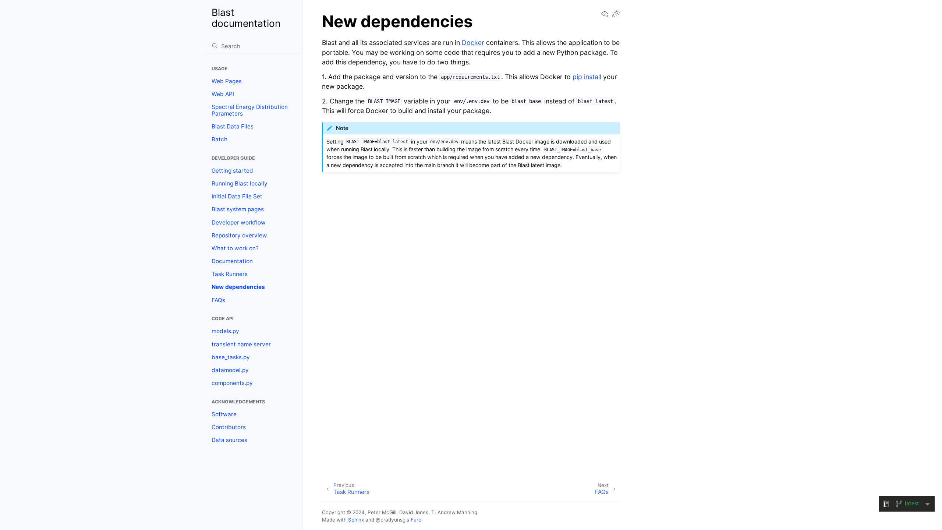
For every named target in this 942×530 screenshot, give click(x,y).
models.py (225, 331)
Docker (473, 42)
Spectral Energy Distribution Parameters (250, 110)
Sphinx (356, 520)
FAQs (218, 300)
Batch (219, 139)
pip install (587, 77)
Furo (416, 520)
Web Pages (227, 81)
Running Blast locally (240, 183)
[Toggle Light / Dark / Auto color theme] (616, 14)
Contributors (229, 427)
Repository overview (239, 235)
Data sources (229, 440)
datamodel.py (230, 370)
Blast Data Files (233, 126)
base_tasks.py (231, 357)
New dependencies (238, 286)
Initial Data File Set (237, 196)
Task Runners (230, 274)
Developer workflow (239, 222)
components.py (232, 382)
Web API (223, 94)
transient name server (241, 344)
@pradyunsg (391, 520)
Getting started (232, 170)
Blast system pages (238, 209)
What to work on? (235, 248)
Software (224, 414)
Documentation (232, 261)
